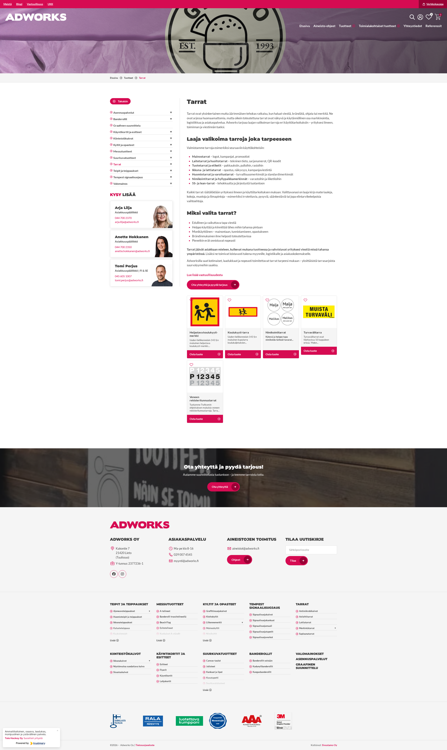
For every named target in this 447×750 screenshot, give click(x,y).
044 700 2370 (123, 217)
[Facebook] (114, 574)
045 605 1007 (123, 276)
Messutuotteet (170, 604)
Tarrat (302, 604)
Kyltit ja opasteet (219, 604)
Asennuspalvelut (311, 659)
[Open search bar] (412, 17)
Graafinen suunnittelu (307, 666)
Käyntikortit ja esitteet (170, 655)
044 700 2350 (123, 247)
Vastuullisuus (35, 4)
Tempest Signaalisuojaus (264, 605)
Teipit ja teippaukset (129, 604)
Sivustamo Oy (329, 745)
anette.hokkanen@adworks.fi (132, 251)
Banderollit (260, 654)
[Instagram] (122, 574)
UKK (50, 4)
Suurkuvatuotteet (220, 654)
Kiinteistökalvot (125, 654)
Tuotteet (128, 77)
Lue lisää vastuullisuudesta (205, 275)
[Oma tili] (420, 17)
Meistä (7, 4)
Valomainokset (310, 654)
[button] (347, 25)
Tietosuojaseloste (144, 745)
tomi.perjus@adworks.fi (129, 280)
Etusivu (114, 77)
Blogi (19, 4)
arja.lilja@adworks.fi (127, 221)
